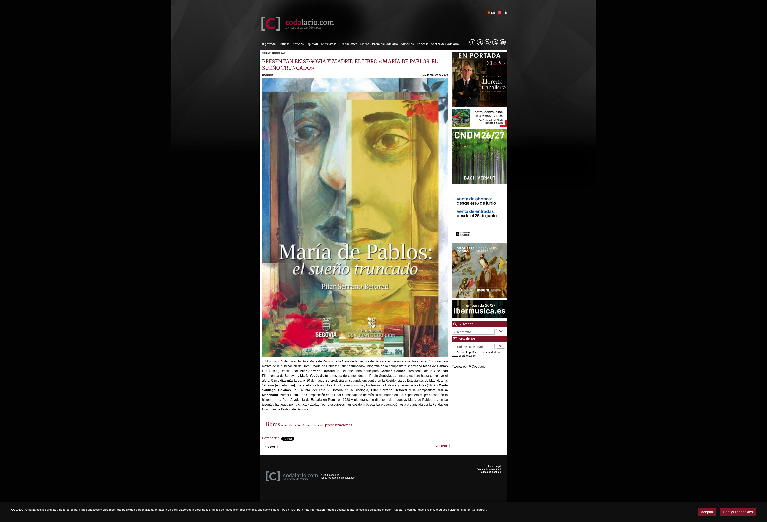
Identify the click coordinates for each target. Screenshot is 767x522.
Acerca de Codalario (445, 44)
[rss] (495, 42)
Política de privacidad (489, 469)
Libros (364, 44)
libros (273, 424)
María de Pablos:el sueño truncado (302, 425)
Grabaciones (348, 44)
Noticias (298, 44)
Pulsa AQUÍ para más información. (304, 509)
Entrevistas (328, 44)
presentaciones (339, 425)
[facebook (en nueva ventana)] (472, 42)
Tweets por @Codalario (469, 366)
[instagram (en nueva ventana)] (488, 42)
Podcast (422, 44)
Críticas (284, 44)
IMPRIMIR (441, 445)
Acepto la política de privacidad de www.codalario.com (476, 354)
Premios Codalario (385, 44)
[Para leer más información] (479, 79)
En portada (268, 44)
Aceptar (707, 512)
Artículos (407, 44)
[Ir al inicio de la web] (297, 29)
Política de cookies (490, 472)
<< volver (270, 447)
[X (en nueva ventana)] (480, 42)
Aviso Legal (494, 466)
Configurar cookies (738, 512)
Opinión (312, 44)
